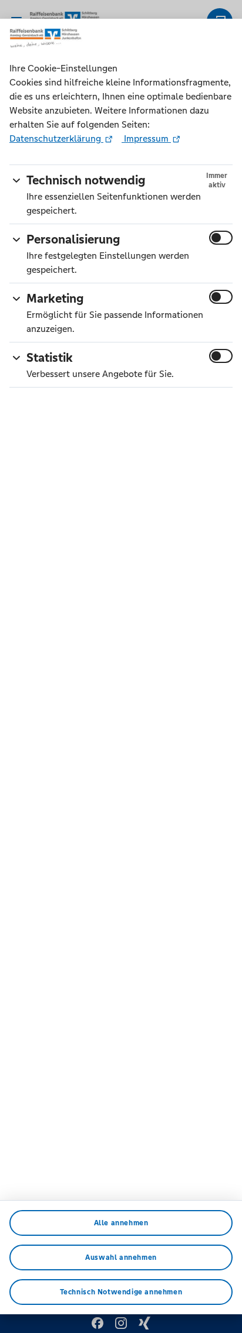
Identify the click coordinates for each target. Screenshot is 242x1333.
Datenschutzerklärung (56, 138)
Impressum (146, 138)
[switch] (221, 238)
